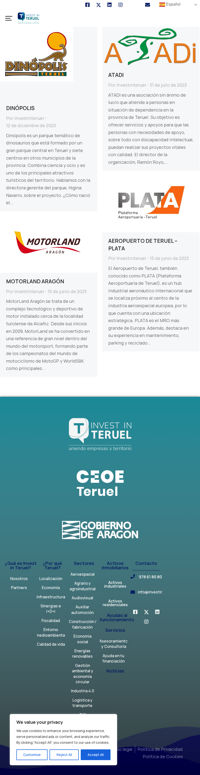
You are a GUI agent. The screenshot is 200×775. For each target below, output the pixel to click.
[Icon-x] (98, 5)
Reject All (64, 754)
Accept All (96, 754)
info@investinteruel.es (159, 592)
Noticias (115, 671)
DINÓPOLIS (20, 108)
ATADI (116, 75)
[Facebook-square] (87, 5)
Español (172, 4)
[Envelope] (147, 5)
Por (25, 118)
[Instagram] (120, 5)
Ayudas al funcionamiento (117, 617)
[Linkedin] (109, 5)
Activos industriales (115, 585)
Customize (32, 754)
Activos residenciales (115, 603)
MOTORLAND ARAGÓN (35, 281)
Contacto (146, 563)
